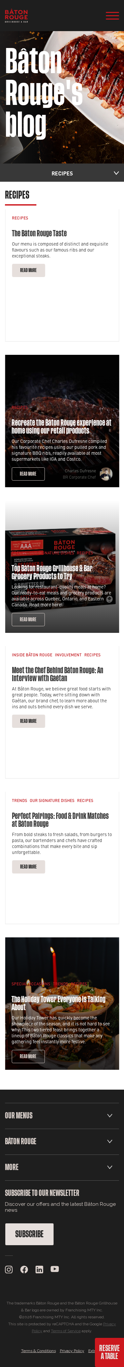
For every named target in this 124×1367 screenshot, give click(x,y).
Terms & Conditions (38, 1350)
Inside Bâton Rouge (32, 655)
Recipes (20, 218)
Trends (19, 553)
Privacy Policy (72, 1350)
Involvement (68, 655)
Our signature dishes (51, 553)
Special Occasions (31, 984)
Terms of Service (66, 1331)
